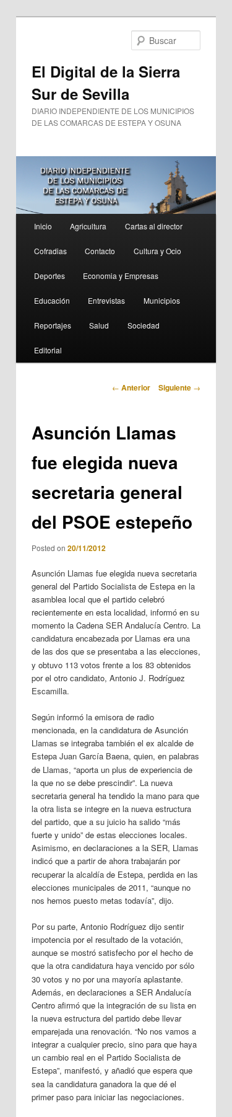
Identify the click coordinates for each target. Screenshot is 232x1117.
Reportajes (52, 325)
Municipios (162, 300)
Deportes (49, 275)
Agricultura (88, 226)
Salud (99, 325)
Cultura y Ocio (157, 250)
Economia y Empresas (120, 275)
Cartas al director (154, 226)
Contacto (100, 250)
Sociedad (143, 325)
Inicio (43, 226)
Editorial (48, 350)
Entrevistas (106, 300)
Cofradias (50, 250)
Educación (52, 300)
